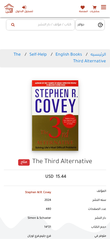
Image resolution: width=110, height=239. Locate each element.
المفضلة (83, 12)
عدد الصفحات (97, 209)
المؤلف (101, 191)
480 (48, 209)
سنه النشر (99, 200)
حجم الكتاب (98, 227)
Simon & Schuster (39, 218)
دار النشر (100, 218)
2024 (48, 200)
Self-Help (38, 55)
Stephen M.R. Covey (38, 192)
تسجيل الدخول (24, 11)
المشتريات (95, 12)
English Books (69, 55)
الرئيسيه (98, 55)
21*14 (47, 227)
